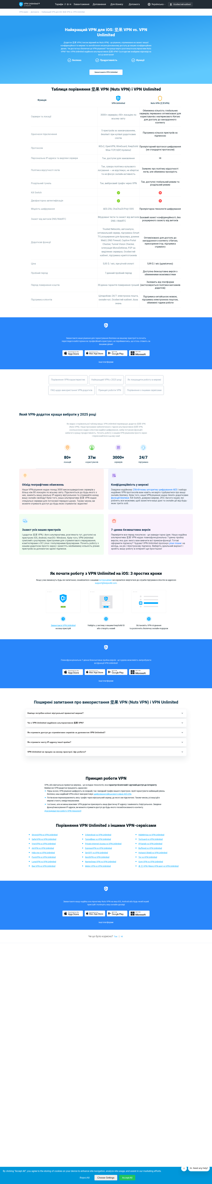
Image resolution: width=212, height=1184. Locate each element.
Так (115, 936)
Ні (122, 936)
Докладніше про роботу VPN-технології (62, 811)
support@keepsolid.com (106, 583)
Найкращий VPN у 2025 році (106, 379)
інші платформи (106, 362)
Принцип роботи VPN (109, 390)
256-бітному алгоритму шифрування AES (155, 489)
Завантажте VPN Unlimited (63, 625)
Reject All (85, 1177)
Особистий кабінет (182, 4)
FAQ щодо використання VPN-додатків (71, 390)
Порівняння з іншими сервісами (144, 390)
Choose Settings (105, 1177)
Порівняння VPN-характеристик (68, 379)
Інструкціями (105, 580)
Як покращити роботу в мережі (144, 379)
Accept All (127, 1177)
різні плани (175, 543)
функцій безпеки (120, 497)
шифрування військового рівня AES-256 (112, 794)
